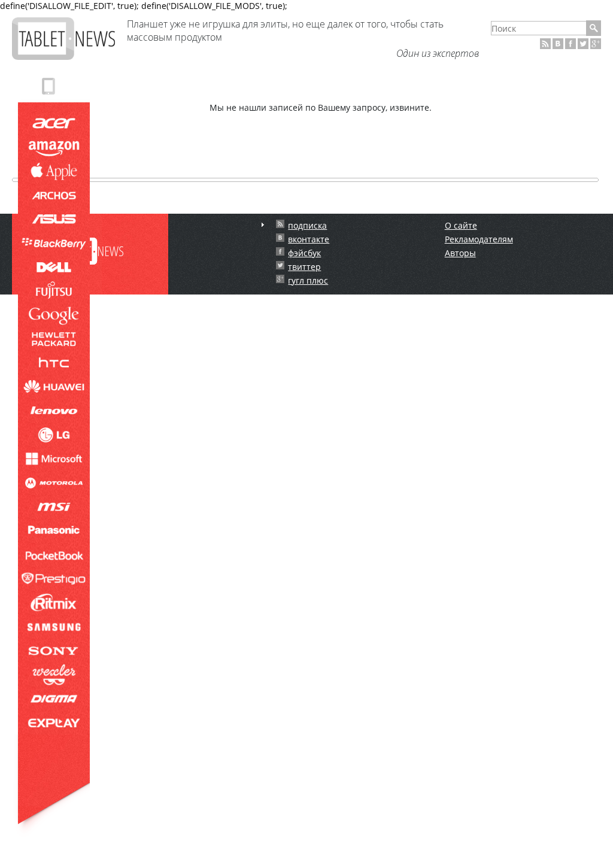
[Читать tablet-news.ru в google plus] (595, 43)
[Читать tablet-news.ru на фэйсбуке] (570, 43)
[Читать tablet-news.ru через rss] (545, 43)
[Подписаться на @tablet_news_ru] (583, 43)
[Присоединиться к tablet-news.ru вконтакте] (558, 43)
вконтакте (308, 239)
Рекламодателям (479, 239)
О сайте (461, 225)
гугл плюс (308, 280)
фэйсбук (304, 253)
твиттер (304, 266)
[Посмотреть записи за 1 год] (263, 225)
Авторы (460, 253)
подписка (307, 225)
